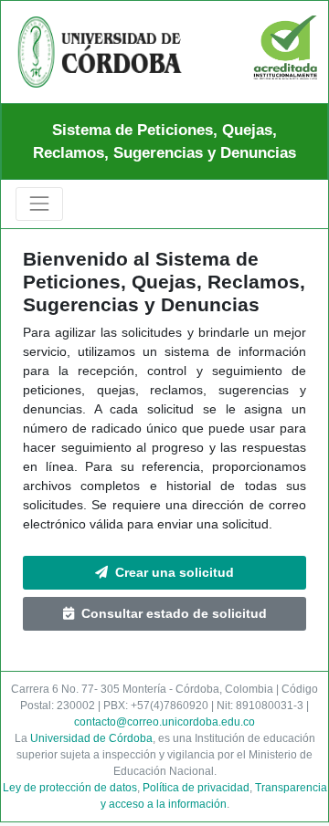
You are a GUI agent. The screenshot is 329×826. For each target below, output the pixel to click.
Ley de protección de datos (70, 787)
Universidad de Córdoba (91, 738)
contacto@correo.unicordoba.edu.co (164, 722)
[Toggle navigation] (39, 203)
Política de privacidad (196, 787)
